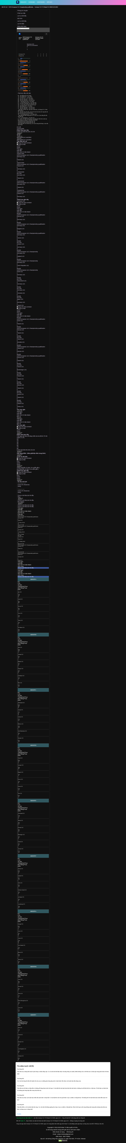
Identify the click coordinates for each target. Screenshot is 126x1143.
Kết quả (49, 2)
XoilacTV (23, 2)
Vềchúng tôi (69, 1132)
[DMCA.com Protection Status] (63, 1141)
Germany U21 (20, 569)
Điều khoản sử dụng (59, 1132)
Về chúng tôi (59, 1129)
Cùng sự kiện (22, 144)
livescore (32, 2)
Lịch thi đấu (40, 2)
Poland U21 (20, 560)
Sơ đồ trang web (51, 1129)
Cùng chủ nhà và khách (25, 143)
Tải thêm (19, 1114)
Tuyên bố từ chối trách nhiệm (71, 1129)
